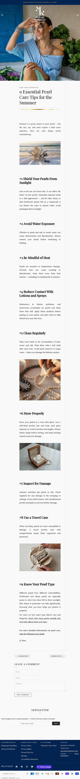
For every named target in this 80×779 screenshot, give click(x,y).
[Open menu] (4, 15)
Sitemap (24, 756)
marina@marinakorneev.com (69, 751)
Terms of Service (27, 752)
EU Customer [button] (46, 742)
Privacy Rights (26, 749)
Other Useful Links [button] (29, 742)
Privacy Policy (26, 746)
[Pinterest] (22, 766)
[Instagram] (27, 766)
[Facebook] (16, 766)
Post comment (23, 695)
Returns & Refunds (8, 749)
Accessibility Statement (29, 759)
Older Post (22, 656)
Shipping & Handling (8, 746)
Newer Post (57, 656)
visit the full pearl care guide (31, 634)
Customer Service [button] (8, 742)
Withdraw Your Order (49, 746)
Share (24, 641)
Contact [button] (63, 742)
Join (56, 723)
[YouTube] (32, 766)
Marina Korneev (9, 778)
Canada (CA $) (8, 773)
